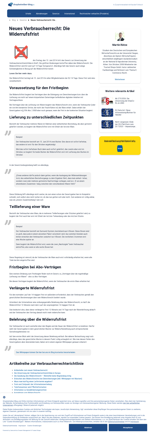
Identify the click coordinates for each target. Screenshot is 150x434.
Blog (14, 20)
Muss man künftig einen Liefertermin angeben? (33, 381)
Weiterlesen (120, 79)
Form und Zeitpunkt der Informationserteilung (33, 384)
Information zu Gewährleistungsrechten (30, 390)
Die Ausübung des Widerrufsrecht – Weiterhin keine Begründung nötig (42, 376)
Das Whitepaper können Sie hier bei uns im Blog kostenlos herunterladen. (45, 352)
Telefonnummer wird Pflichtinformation (30, 387)
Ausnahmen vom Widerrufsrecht (27, 393)
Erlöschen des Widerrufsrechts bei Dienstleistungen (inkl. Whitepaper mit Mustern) (48, 379)
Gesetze (23, 20)
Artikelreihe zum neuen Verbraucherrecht (31, 370)
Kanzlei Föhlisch (137, 5)
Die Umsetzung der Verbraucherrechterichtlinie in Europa (37, 373)
